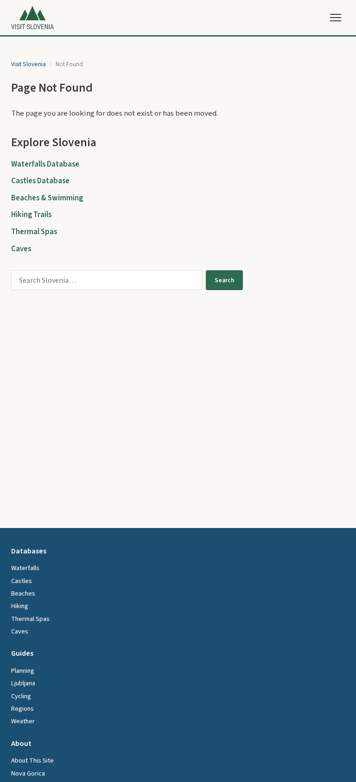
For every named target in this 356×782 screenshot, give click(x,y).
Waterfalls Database (45, 164)
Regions (22, 709)
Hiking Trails (31, 214)
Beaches (23, 593)
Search (224, 280)
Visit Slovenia (28, 64)
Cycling (21, 696)
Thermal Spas (34, 231)
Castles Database (40, 180)
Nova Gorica (28, 773)
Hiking (19, 606)
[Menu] (335, 17)
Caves (21, 248)
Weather (23, 721)
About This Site (32, 760)
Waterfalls (25, 568)
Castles (21, 581)
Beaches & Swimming (47, 198)
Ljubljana (23, 683)
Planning (22, 671)
